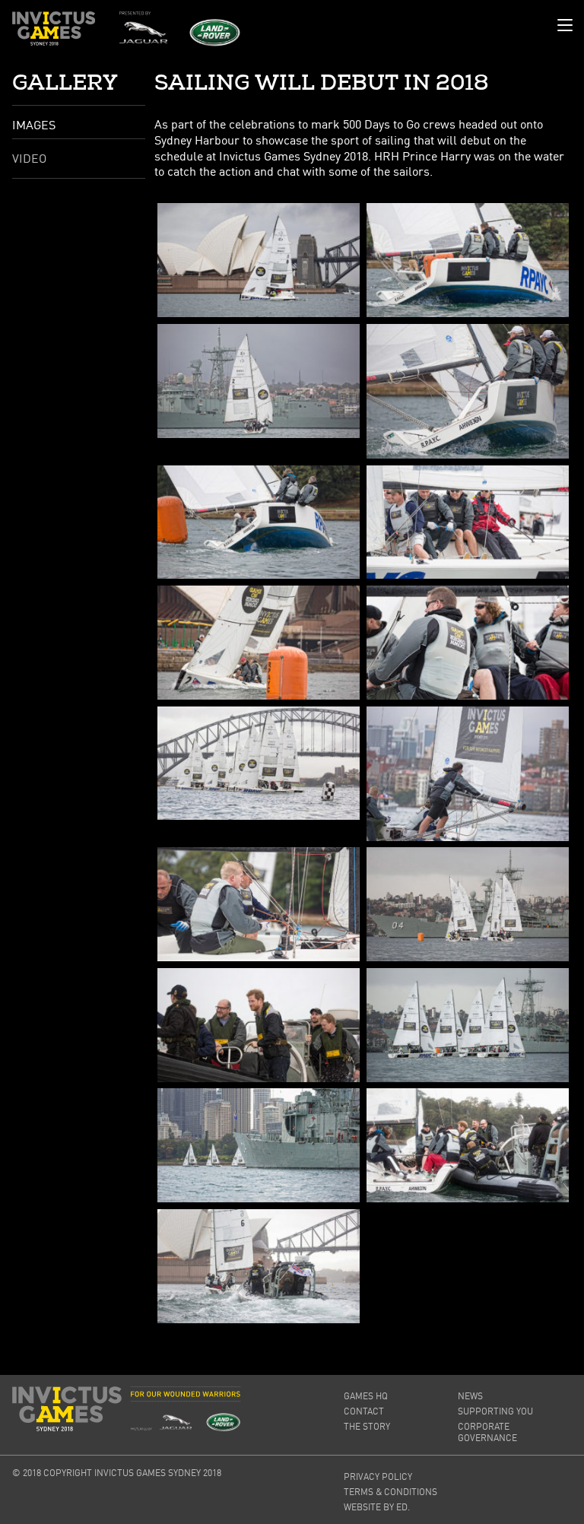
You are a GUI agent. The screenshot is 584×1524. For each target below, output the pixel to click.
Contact (364, 1411)
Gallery (65, 83)
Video (29, 158)
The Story (367, 1426)
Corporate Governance (487, 1432)
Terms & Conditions (390, 1491)
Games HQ (366, 1396)
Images (34, 124)
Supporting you (495, 1411)
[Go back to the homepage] (53, 28)
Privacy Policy (378, 1476)
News (470, 1396)
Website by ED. (377, 1507)
